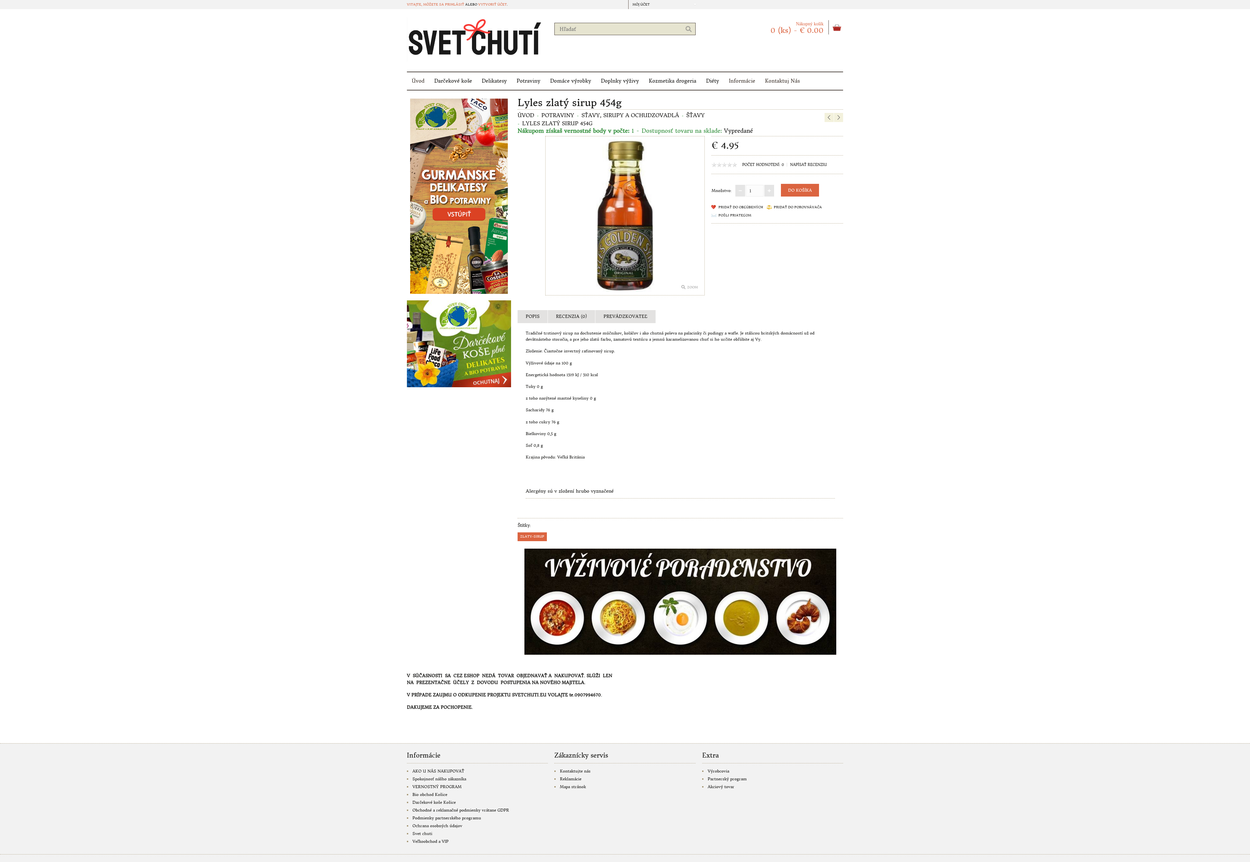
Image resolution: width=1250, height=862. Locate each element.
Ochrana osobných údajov (437, 825)
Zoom (692, 287)
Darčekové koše (453, 81)
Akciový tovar (721, 786)
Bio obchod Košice (429, 794)
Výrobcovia (718, 771)
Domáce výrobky (570, 81)
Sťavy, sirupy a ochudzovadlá (630, 115)
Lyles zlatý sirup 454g (557, 123)
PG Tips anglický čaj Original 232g (836, 101)
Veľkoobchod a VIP (430, 841)
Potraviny (528, 81)
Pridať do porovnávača (798, 207)
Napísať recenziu (808, 164)
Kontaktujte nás (575, 771)
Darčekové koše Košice (434, 802)
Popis (532, 316)
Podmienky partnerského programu (446, 817)
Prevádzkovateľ (625, 316)
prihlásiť (454, 4)
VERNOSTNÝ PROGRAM (437, 786)
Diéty (712, 81)
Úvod (418, 81)
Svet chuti (422, 833)
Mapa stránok (573, 786)
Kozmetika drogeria (672, 81)
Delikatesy (494, 81)
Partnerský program (727, 778)
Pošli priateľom (734, 215)
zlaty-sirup (532, 536)
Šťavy (695, 115)
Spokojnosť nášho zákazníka (439, 778)
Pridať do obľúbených (740, 207)
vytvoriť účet (492, 4)
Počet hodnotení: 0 (763, 164)
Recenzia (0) (571, 316)
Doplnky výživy (620, 81)
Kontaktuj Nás (782, 81)
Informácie (742, 81)
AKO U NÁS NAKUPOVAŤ (438, 771)
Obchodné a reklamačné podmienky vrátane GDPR (460, 810)
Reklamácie (570, 778)
